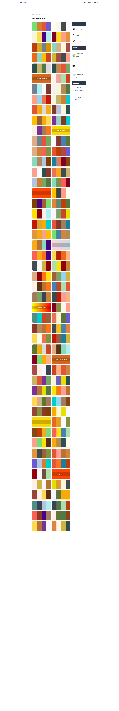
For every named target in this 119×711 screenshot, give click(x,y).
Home (33, 14)
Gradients (90, 2)
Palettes (96, 2)
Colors (84, 2)
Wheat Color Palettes (78, 98)
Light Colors (78, 94)
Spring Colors (78, 87)
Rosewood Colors (79, 90)
